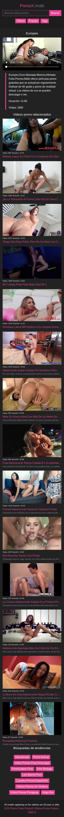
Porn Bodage (44, 768)
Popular (33, 20)
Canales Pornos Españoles (32, 780)
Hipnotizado (22, 757)
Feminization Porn (22, 768)
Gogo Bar (47, 792)
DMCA (32, 812)
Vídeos (21, 20)
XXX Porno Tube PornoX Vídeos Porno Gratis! (31, 808)
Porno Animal (41, 757)
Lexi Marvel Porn (32, 774)
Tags (44, 20)
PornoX (32, 5)
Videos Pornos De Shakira (32, 786)
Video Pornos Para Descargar (32, 763)
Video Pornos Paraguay (24, 792)
